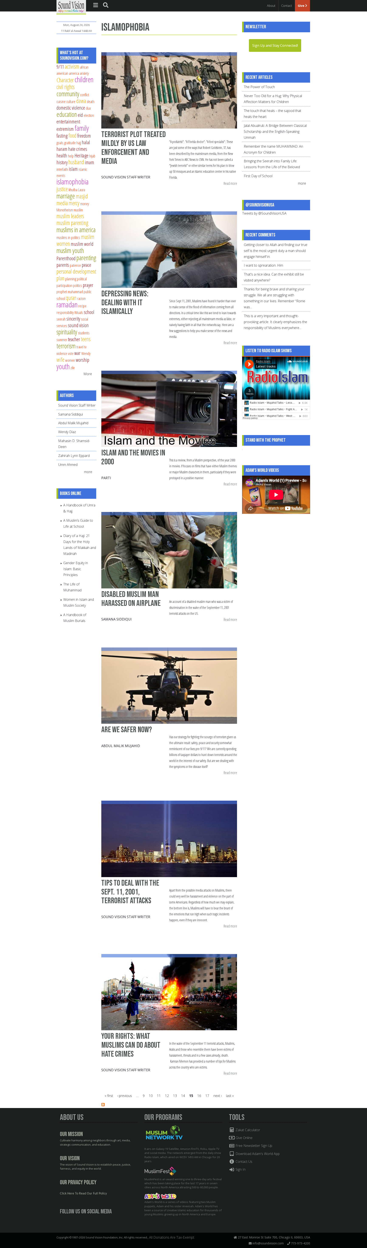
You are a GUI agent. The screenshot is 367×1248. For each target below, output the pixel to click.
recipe (82, 306)
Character (65, 80)
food (72, 135)
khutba (73, 189)
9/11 (60, 66)
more (88, 471)
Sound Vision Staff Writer (125, 177)
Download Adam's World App (257, 1153)
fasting (62, 135)
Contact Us (243, 1161)
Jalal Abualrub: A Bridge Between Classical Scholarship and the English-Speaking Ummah (275, 131)
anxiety (84, 73)
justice (62, 189)
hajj (78, 143)
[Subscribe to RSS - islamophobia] (103, 1105)
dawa (81, 101)
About (271, 6)
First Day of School (258, 176)
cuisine (61, 101)
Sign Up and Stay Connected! (275, 45)
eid (80, 115)
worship (82, 359)
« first (109, 1095)
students (83, 333)
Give (301, 6)
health (61, 155)
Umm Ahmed (68, 464)
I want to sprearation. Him (263, 265)
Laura (81, 189)
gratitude (70, 143)
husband (76, 162)
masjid (82, 196)
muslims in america (76, 229)
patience (75, 265)
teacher (74, 339)
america (74, 73)
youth (63, 366)
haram (61, 149)
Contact (286, 6)
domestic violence (70, 107)
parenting (86, 257)
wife (60, 359)
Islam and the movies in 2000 (133, 457)
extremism (65, 129)
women (70, 360)
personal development (76, 271)
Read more (230, 184)
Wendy (85, 353)
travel (79, 347)
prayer (88, 285)
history (62, 162)
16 (199, 1095)
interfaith (62, 169)
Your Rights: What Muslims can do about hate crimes (130, 1045)
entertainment (68, 121)
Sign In (240, 1169)
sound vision (78, 325)
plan (60, 278)
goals (59, 143)
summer (61, 339)
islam (73, 168)
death (90, 101)
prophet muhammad (69, 291)
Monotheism (64, 210)
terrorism (66, 345)
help (71, 156)
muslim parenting (72, 223)
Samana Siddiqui (116, 619)
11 (159, 1095)
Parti (106, 478)
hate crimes (77, 149)
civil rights (65, 87)
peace (86, 264)
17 (207, 1095)
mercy (74, 203)
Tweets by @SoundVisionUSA (264, 213)
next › (217, 1095)
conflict (84, 95)
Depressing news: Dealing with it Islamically (124, 302)
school (89, 312)
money (84, 203)
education (66, 114)
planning (70, 279)
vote (70, 353)
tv (85, 347)
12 (167, 1095)
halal (86, 142)
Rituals (79, 312)
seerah (61, 319)
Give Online (244, 1137)
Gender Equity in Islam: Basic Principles (75, 569)
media (62, 203)
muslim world (82, 243)
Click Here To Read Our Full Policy (83, 1193)
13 (175, 1095)
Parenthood (66, 258)
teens (85, 339)
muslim (78, 210)
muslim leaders (70, 216)
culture (70, 101)
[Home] (71, 7)
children (84, 79)
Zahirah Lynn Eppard (74, 455)
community (67, 93)
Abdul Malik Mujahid (120, 745)
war (77, 353)
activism (72, 66)
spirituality (66, 331)
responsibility (65, 312)
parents (62, 264)
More (87, 374)
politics (77, 285)
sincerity (73, 318)
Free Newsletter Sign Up (253, 1145)
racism (81, 298)
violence (61, 353)
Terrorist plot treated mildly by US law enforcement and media (133, 148)
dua (88, 108)
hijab (92, 156)
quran (71, 298)
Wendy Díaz (67, 432)
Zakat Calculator (247, 1130)
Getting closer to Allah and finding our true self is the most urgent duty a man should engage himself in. (275, 250)
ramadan (67, 305)
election (89, 115)
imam (89, 162)
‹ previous (124, 1095)
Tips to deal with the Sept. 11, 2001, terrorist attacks (130, 892)
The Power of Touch (259, 87)
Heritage (81, 155)
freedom (84, 135)
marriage (65, 195)
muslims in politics (68, 237)
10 (151, 1095)
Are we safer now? (126, 730)
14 (183, 1095)
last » (230, 1095)
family (82, 128)
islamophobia (72, 182)
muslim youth (70, 250)
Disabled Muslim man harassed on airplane (131, 599)
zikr (73, 367)
